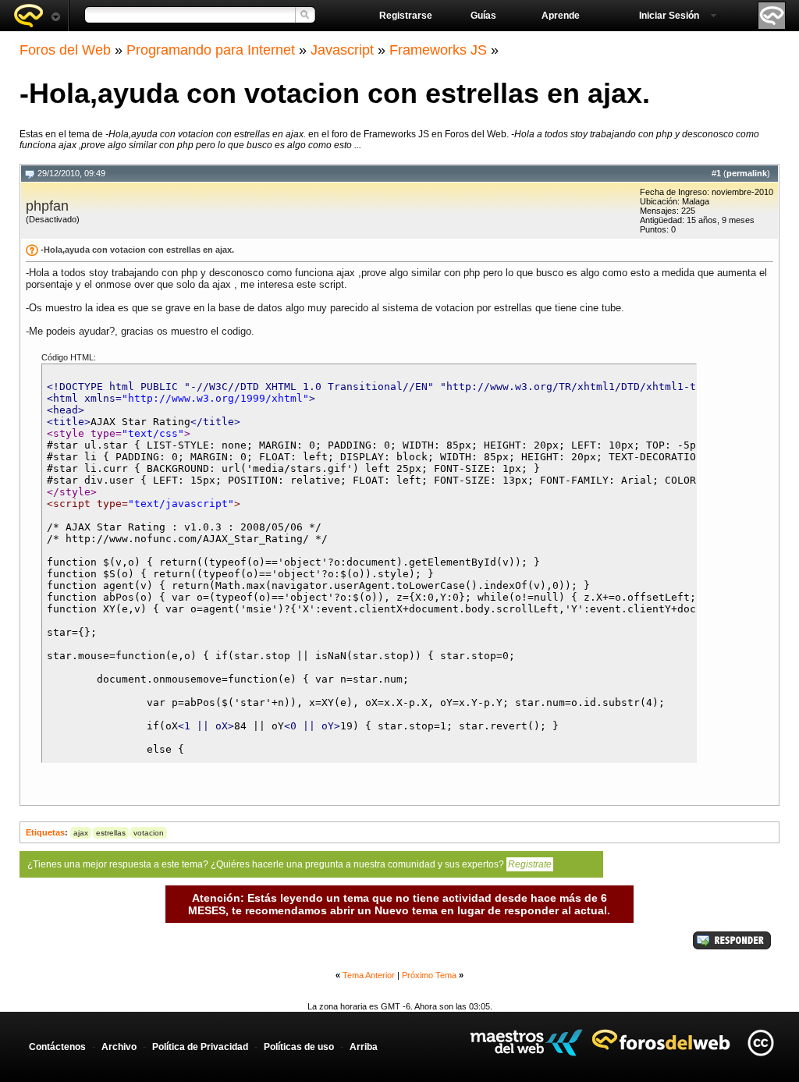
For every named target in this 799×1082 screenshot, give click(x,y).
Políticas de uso (299, 1046)
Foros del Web (65, 50)
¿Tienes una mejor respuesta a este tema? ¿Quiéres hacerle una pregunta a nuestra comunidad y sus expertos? (289, 864)
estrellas (111, 832)
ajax (80, 832)
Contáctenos (57, 1046)
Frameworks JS (438, 50)
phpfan (47, 206)
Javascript (342, 50)
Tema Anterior (369, 975)
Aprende (561, 15)
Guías (483, 15)
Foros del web (36, 15)
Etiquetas (45, 832)
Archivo (119, 1046)
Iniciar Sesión (669, 15)
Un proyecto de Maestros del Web (526, 1042)
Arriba (364, 1046)
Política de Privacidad (200, 1046)
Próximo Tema (429, 975)
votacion (148, 832)
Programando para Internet (210, 50)
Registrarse (405, 15)
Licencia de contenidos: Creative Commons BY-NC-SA (760, 1042)
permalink (746, 173)
